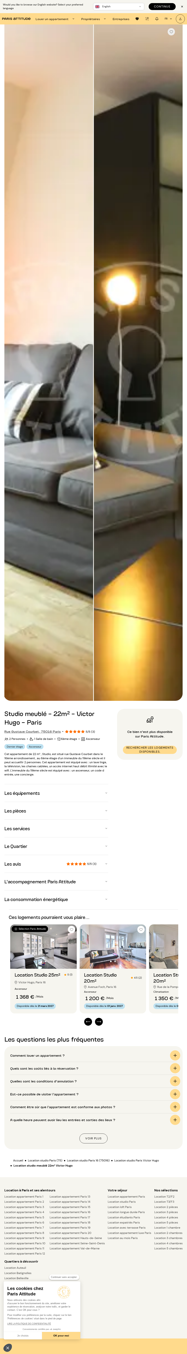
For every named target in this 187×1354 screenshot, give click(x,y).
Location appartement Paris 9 (24, 1238)
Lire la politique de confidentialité (29, 1323)
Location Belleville (16, 1278)
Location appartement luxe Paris (129, 1233)
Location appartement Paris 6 (24, 1222)
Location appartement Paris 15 (70, 1207)
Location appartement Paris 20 (70, 1233)
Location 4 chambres (168, 1243)
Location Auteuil (15, 1268)
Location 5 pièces (166, 1222)
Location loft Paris (120, 1207)
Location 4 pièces (166, 1217)
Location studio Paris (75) (45, 1160)
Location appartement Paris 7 (24, 1228)
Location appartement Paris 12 (24, 1253)
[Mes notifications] (157, 19)
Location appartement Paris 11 (24, 1248)
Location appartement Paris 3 (24, 1207)
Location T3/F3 (164, 1202)
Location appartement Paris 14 (70, 1202)
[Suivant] (176, 363)
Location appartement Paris (126, 1197)
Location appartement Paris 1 (23, 1197)
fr (166, 18)
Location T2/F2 (164, 1197)
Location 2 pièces (166, 1207)
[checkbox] (171, 31)
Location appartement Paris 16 (70, 1212)
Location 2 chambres (168, 1233)
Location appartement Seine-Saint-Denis (77, 1243)
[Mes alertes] (147, 19)
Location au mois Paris (123, 1238)
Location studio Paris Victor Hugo (136, 1160)
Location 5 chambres (168, 1248)
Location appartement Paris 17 (70, 1217)
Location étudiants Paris (124, 1217)
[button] (7, 1347)
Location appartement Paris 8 (24, 1233)
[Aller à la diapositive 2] (45, 961)
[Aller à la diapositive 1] (41, 961)
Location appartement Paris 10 (24, 1243)
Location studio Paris (122, 1202)
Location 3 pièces (166, 1212)
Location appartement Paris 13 (70, 1197)
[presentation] (55, 18)
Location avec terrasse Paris (127, 1228)
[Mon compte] (180, 18)
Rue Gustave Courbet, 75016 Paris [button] (32, 731)
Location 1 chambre (167, 1228)
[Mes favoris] (137, 19)
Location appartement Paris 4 (24, 1212)
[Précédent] (10, 363)
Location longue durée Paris (126, 1212)
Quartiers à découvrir (21, 1261)
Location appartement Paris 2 (24, 1202)
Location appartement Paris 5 (24, 1217)
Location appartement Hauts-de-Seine (76, 1238)
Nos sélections (166, 1190)
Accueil (18, 1160)
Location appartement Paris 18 (70, 1222)
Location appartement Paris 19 (70, 1228)
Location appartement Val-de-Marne (75, 1248)
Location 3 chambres (168, 1238)
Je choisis (22, 1335)
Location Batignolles (17, 1273)
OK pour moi (61, 1335)
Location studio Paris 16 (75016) (88, 1160)
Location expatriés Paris (124, 1222)
